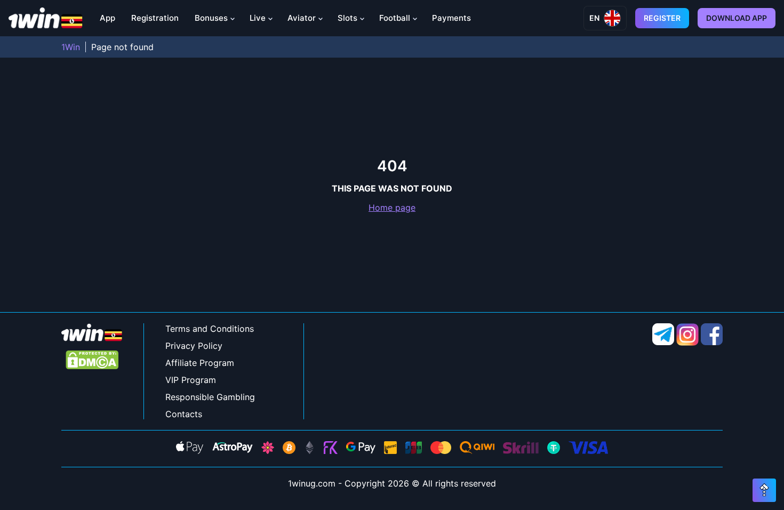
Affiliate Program (199, 362)
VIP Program (190, 379)
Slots (347, 18)
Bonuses (211, 18)
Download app (736, 17)
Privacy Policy (193, 345)
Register (662, 17)
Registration (155, 18)
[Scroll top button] (764, 490)
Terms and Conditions (209, 328)
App (107, 18)
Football (394, 18)
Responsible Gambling (210, 397)
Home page (392, 207)
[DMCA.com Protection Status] (92, 360)
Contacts (183, 414)
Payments (451, 18)
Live (258, 18)
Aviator (301, 18)
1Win (70, 47)
